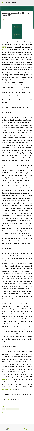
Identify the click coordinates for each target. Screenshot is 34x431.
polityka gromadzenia (12, 409)
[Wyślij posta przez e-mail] (3, 407)
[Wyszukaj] (32, 2)
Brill (3, 49)
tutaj (8, 399)
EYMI (4, 47)
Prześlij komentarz (8, 421)
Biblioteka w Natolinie (10, 2)
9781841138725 (6, 379)
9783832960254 (6, 389)
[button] (3, 20)
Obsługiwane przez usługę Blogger (18, 429)
